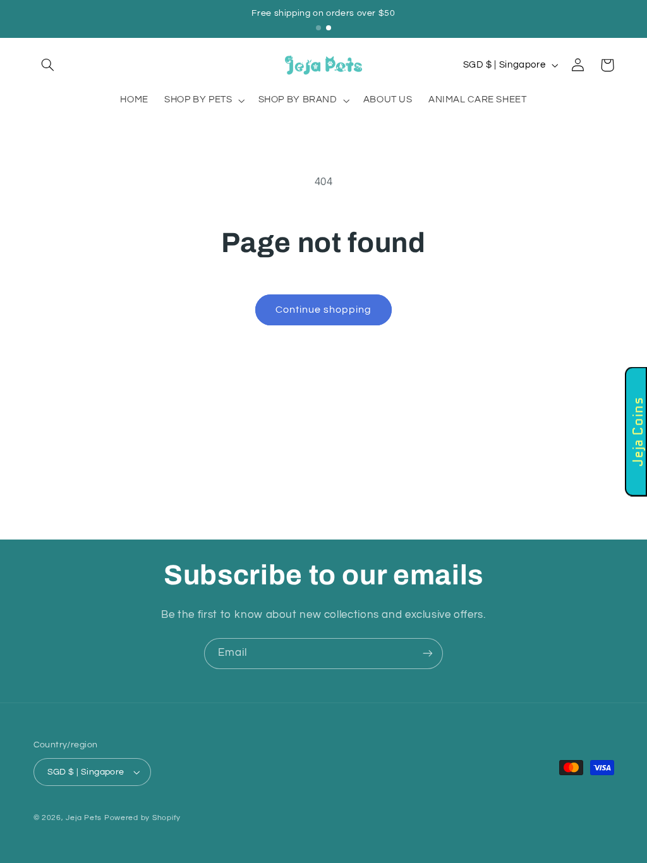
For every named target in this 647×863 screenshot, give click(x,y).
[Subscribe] (427, 653)
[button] (48, 65)
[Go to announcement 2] (328, 27)
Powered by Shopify (142, 817)
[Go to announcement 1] (318, 27)
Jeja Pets (84, 817)
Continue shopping (323, 310)
